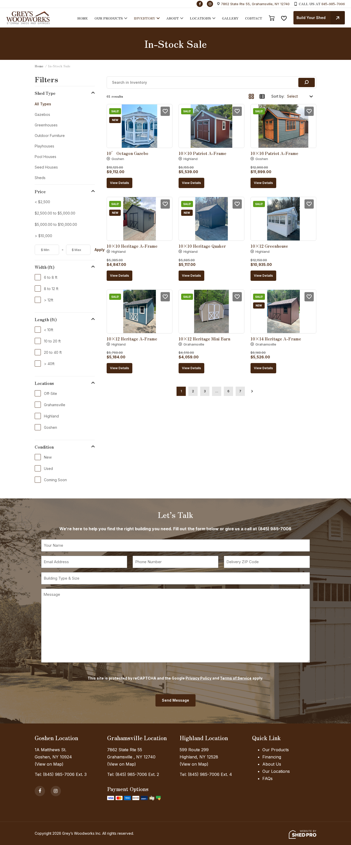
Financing (271, 756)
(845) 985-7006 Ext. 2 (137, 774)
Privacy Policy (198, 678)
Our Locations (276, 771)
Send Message (175, 700)
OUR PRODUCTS (109, 18)
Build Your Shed (311, 17)
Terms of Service (236, 678)
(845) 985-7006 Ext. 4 (210, 774)
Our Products (275, 749)
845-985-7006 (333, 3)
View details (119, 183)
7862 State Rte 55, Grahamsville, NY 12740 (255, 4)
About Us (271, 764)
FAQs (267, 778)
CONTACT (253, 18)
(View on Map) (49, 764)
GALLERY (230, 18)
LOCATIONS (200, 18)
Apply (100, 249)
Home (39, 65)
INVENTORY (144, 18)
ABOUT (172, 18)
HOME (82, 18)
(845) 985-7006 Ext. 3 (65, 774)
